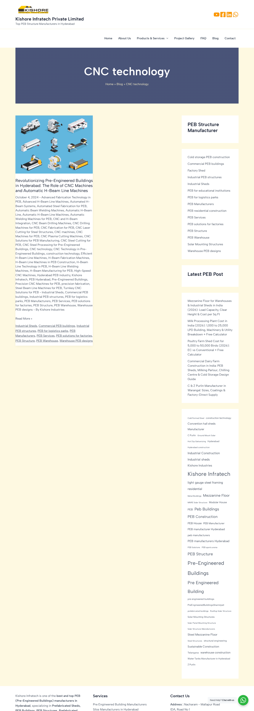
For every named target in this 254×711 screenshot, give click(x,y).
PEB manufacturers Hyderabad (208, 541)
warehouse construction (215, 652)
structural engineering (215, 640)
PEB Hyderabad (39, 279)
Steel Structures (195, 641)
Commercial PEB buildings (57, 326)
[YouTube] (217, 15)
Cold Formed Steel (196, 418)
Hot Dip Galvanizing (197, 441)
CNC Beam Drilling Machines (51, 223)
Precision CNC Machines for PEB (37, 283)
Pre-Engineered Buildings (69, 279)
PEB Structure (43, 305)
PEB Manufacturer (213, 523)
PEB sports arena (209, 547)
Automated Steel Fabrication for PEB (62, 206)
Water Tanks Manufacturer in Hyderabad (209, 658)
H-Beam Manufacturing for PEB (51, 270)
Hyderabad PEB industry (53, 275)
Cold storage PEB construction (209, 157)
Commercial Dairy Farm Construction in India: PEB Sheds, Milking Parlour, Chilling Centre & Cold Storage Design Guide (208, 370)
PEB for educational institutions (209, 190)
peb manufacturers (199, 535)
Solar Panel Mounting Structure (202, 623)
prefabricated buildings (198, 611)
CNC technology (41, 249)
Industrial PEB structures (47, 297)
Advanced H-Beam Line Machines (46, 201)
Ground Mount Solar (206, 435)
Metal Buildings (194, 496)
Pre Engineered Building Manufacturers (120, 704)
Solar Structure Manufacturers (201, 629)
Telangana (193, 652)
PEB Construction (203, 516)
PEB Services (61, 301)
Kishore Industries (200, 465)
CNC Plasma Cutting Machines (62, 236)
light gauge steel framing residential (205, 486)
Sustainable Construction (203, 646)
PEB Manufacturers (37, 301)
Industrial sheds (199, 459)
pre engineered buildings (201, 599)
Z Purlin (191, 664)
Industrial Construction (204, 453)
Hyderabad (213, 441)
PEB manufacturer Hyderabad (206, 529)
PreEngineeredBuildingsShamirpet (206, 605)
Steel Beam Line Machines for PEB (38, 288)
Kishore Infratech (209, 474)
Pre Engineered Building (203, 587)
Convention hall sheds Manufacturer (202, 426)
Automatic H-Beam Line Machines (45, 214)
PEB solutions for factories (74, 335)
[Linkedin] (229, 15)
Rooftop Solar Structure (220, 611)
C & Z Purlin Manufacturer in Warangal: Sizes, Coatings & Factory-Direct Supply (207, 390)
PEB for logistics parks (53, 331)
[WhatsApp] (236, 15)
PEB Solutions (194, 547)
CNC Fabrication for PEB (57, 227)
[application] (166, 38)
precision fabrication (75, 283)
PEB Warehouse (65, 305)
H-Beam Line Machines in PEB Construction (45, 262)
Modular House (218, 502)
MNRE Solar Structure (197, 502)
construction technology (62, 253)
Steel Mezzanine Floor (202, 634)
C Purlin (192, 435)
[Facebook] (223, 15)
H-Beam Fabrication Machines (68, 258)
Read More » (23, 319)
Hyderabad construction (199, 447)
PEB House (195, 523)
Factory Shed (196, 170)
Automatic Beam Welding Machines (39, 210)
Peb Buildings (206, 509)
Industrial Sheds (53, 292)
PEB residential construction (207, 210)
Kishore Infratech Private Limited (49, 19)
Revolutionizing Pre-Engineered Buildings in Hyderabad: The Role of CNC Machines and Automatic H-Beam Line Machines (54, 185)
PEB (190, 509)
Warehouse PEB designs (76, 340)
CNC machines (64, 232)
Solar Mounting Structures (205, 244)
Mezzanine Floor (216, 495)
